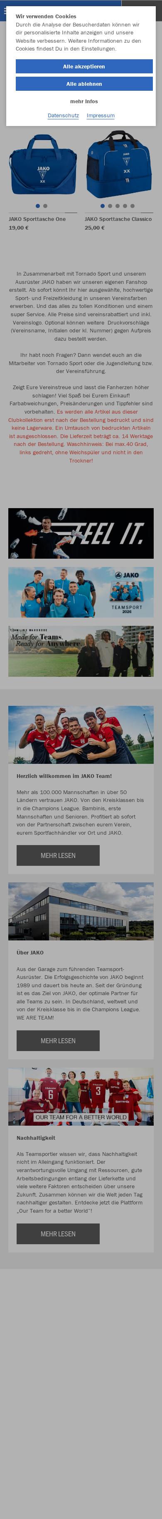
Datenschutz (63, 115)
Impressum (101, 115)
